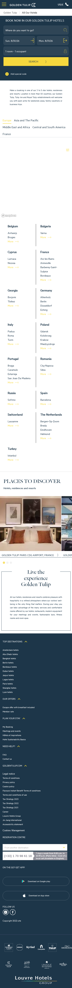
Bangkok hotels (9, 658)
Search (33, 61)
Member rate (8, 711)
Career (5, 811)
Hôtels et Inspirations (12, 735)
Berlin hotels (8, 662)
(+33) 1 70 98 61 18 (18, 856)
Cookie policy (8, 786)
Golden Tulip (10, 12)
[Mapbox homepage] (8, 216)
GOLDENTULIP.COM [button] (12, 765)
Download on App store (39, 895)
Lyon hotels (8, 691)
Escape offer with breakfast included (19, 707)
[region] (36, 182)
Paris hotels (8, 683)
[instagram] (6, 911)
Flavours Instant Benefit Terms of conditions (22, 790)
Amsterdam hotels (11, 649)
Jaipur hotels (8, 675)
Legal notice (9, 773)
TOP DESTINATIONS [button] (12, 641)
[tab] (8, 120)
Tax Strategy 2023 (11, 798)
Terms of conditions (11, 777)
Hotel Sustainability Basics (14, 739)
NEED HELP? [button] (9, 746)
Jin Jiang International (12, 819)
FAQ (4, 754)
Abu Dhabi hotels (10, 654)
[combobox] (36, 30)
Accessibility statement (13, 824)
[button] (62, 4)
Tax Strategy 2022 (11, 803)
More (10, 241)
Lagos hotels (8, 679)
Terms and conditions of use (15, 794)
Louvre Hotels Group (12, 815)
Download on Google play (39, 881)
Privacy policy (9, 782)
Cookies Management (14, 830)
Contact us (7, 758)
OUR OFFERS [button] (9, 698)
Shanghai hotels (9, 687)
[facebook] (13, 911)
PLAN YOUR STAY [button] (11, 718)
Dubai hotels (8, 670)
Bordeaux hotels (10, 666)
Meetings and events (12, 730)
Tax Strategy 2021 (10, 807)
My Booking (8, 726)
